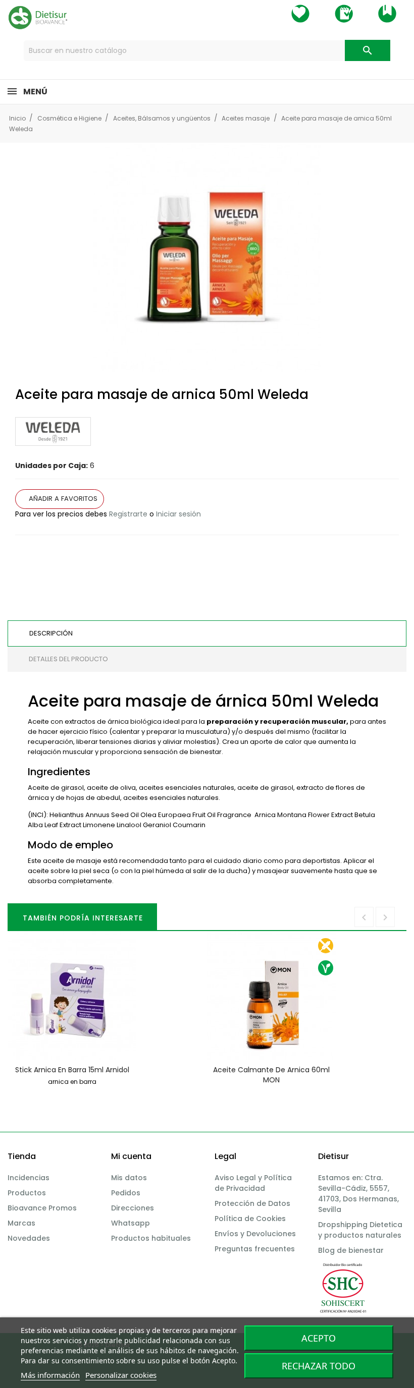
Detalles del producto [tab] (68, 659)
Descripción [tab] (51, 633)
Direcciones (132, 1208)
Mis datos (129, 1178)
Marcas (21, 1223)
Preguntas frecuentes (255, 1249)
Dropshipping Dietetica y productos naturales (360, 1230)
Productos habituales (151, 1238)
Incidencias (28, 1178)
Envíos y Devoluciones (255, 1234)
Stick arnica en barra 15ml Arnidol (72, 1070)
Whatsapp (130, 1223)
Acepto (318, 1338)
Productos (27, 1193)
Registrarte (128, 514)
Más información (50, 1375)
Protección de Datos (252, 1203)
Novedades (29, 1238)
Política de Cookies (250, 1218)
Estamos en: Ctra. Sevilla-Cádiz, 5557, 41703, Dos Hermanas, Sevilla (358, 1193)
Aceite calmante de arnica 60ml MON (271, 1075)
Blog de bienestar (351, 1250)
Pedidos (125, 1193)
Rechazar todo (318, 1366)
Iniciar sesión (178, 514)
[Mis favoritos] (300, 14)
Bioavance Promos (42, 1208)
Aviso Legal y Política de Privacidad (253, 1183)
